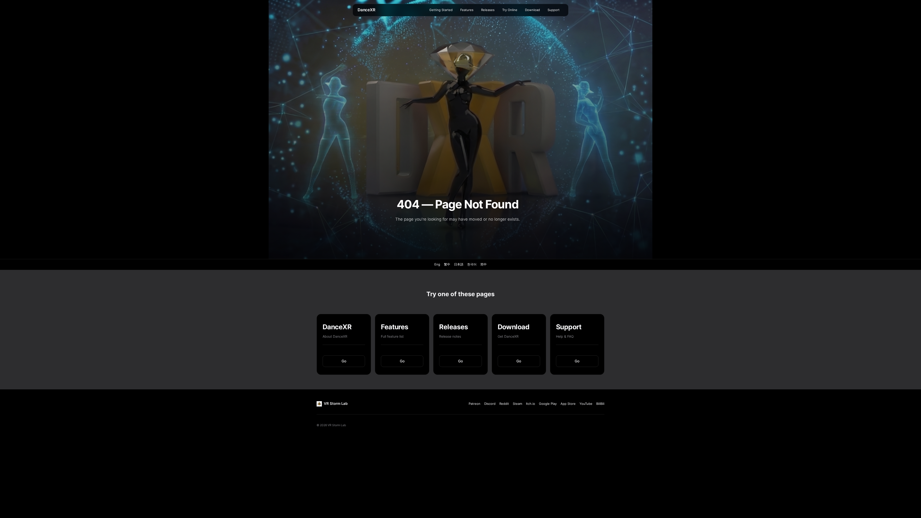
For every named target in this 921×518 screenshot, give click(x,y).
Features (466, 10)
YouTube (585, 404)
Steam (517, 404)
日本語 (458, 264)
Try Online (509, 10)
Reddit (504, 404)
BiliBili (600, 404)
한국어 (472, 264)
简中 (483, 264)
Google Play (548, 404)
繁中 (447, 264)
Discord (490, 404)
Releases (488, 10)
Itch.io (530, 404)
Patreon (474, 404)
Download (532, 10)
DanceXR (366, 9)
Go (344, 361)
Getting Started (441, 10)
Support (554, 10)
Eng (437, 264)
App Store (568, 404)
